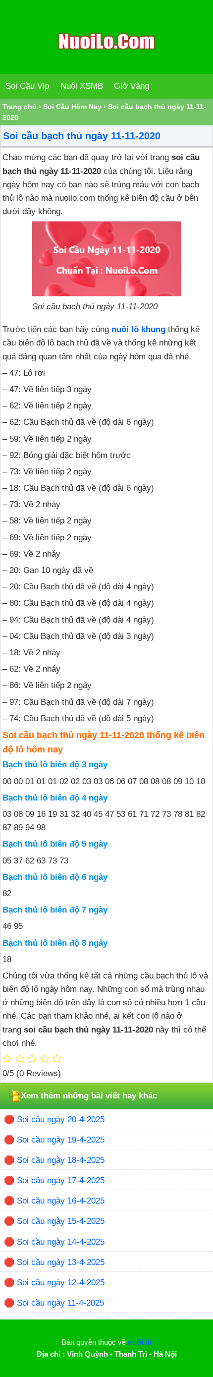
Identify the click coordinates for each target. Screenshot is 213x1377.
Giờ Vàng (131, 86)
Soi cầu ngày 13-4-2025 (61, 1262)
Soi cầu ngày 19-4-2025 (61, 1140)
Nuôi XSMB (81, 86)
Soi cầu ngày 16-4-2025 (61, 1200)
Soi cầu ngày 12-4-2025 (61, 1282)
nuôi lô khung (138, 329)
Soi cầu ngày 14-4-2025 (61, 1242)
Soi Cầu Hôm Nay (72, 107)
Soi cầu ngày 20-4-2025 (61, 1119)
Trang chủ (19, 107)
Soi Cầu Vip (27, 86)
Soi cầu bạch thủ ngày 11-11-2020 (81, 135)
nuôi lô (140, 1342)
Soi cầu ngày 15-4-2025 (61, 1221)
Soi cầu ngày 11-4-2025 (60, 1303)
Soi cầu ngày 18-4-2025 (61, 1160)
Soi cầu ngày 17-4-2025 (61, 1180)
